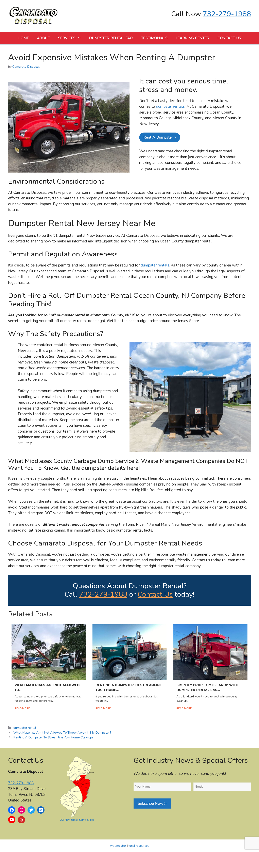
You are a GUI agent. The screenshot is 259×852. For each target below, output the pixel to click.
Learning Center (192, 38)
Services (66, 38)
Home (23, 38)
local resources (138, 846)
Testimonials (154, 38)
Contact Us (229, 38)
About (43, 38)
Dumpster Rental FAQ (111, 38)
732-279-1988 (227, 14)
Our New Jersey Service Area (77, 820)
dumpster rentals (170, 106)
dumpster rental (24, 728)
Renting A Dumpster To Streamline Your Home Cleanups (53, 737)
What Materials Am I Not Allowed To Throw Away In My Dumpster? (62, 732)
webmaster (118, 846)
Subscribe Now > (152, 803)
